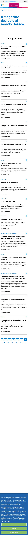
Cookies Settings (14, 524)
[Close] (26, 495)
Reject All (14, 528)
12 (17, 339)
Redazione (8, 58)
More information (6, 521)
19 (20, 342)
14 (25, 339)
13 (21, 339)
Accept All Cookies (14, 532)
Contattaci (14, 5)
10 (9, 339)
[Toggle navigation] (25, 5)
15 (4, 342)
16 (8, 342)
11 (13, 339)
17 (12, 342)
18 (16, 342)
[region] (14, 514)
